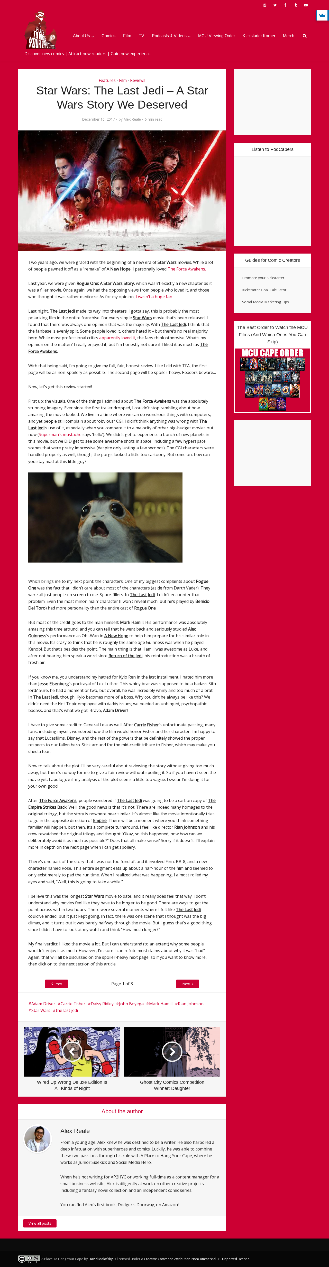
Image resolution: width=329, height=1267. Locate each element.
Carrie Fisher (73, 1004)
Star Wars (40, 1010)
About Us (81, 36)
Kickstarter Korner (259, 36)
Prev (58, 983)
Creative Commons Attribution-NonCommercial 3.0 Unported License (197, 1258)
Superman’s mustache (60, 434)
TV (141, 36)
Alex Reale (132, 119)
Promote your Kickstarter (263, 277)
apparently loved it (117, 338)
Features (107, 80)
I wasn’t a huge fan (154, 296)
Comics (108, 36)
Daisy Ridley (102, 1004)
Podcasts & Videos (169, 36)
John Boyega (131, 1004)
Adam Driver (43, 1004)
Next (186, 983)
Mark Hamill (160, 1004)
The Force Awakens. (187, 269)
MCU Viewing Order (216, 36)
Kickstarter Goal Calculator (264, 289)
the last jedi (67, 1010)
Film (127, 36)
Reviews (137, 80)
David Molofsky (101, 1258)
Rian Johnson (191, 1004)
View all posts (40, 1223)
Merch (288, 36)
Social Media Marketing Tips (265, 301)
